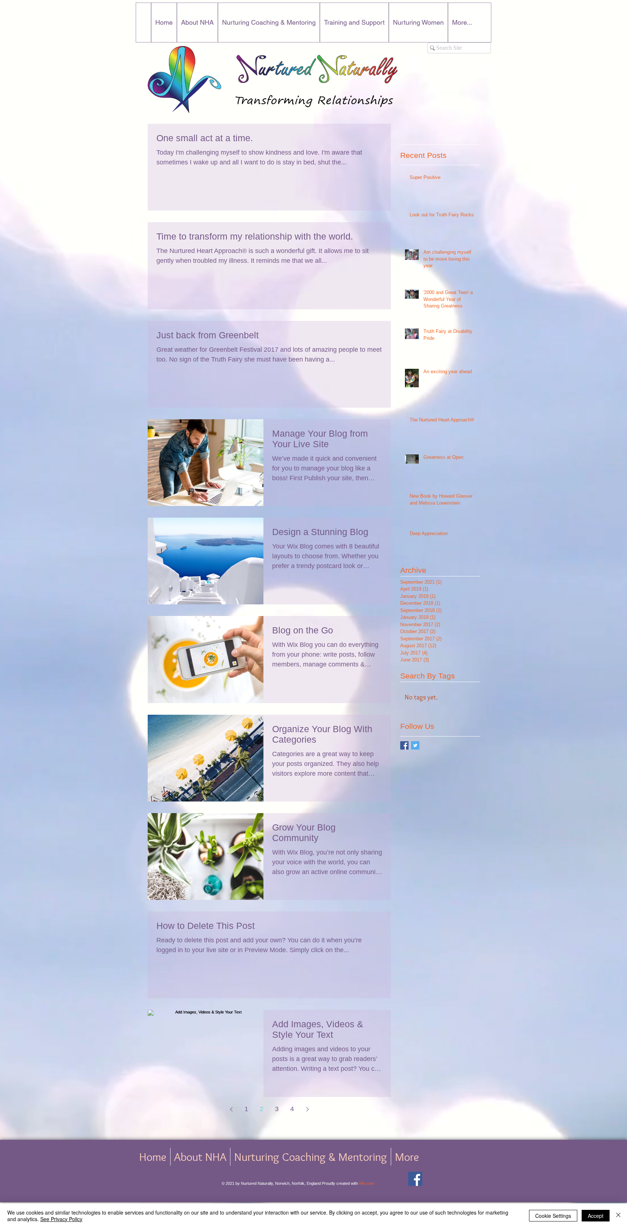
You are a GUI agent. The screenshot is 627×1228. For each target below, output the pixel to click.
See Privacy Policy (61, 1219)
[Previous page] (231, 1109)
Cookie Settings (553, 1215)
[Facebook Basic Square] (404, 745)
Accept (595, 1215)
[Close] (618, 1215)
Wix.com (366, 1183)
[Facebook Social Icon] (415, 1179)
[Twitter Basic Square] (415, 745)
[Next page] (307, 1109)
